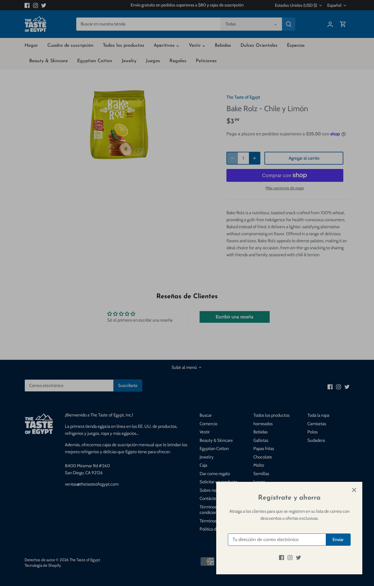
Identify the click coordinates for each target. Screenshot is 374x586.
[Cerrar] (354, 490)
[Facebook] (281, 557)
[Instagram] (290, 557)
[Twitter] (298, 557)
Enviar (338, 539)
